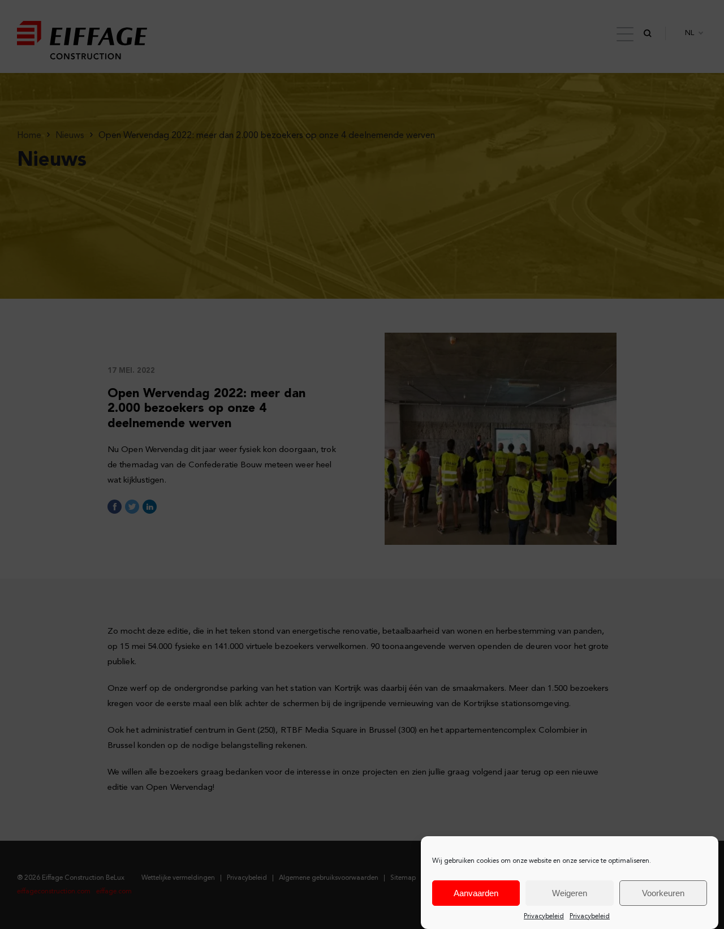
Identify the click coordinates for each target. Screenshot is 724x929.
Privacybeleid (544, 916)
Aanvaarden (476, 893)
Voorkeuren (663, 893)
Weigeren (569, 893)
